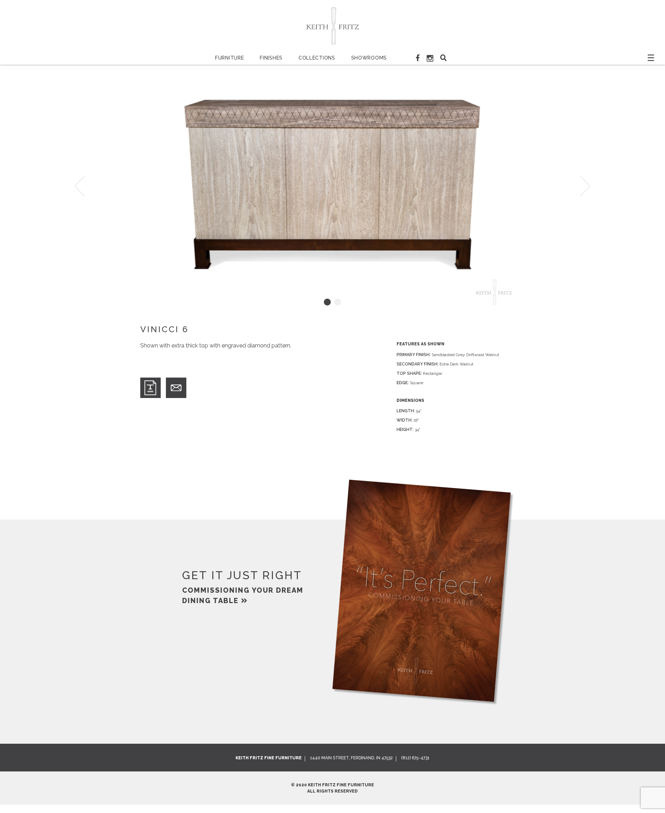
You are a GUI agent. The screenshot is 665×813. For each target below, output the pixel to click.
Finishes (271, 58)
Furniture (229, 58)
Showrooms (369, 58)
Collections (317, 58)
